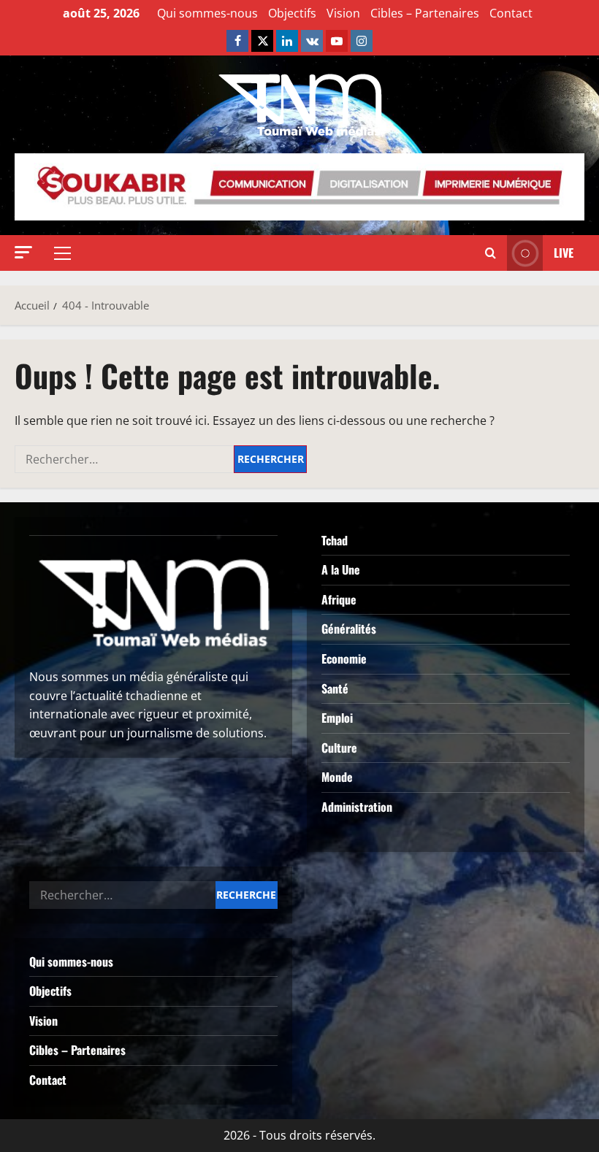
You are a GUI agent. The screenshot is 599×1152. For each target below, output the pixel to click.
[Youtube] (337, 41)
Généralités (348, 628)
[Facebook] (237, 41)
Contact (511, 13)
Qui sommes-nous (207, 13)
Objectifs (292, 13)
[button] (23, 252)
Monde (337, 777)
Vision (343, 13)
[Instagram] (362, 41)
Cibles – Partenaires (424, 13)
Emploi (337, 717)
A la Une (340, 569)
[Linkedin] (287, 41)
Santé (334, 688)
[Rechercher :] (124, 459)
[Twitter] (262, 41)
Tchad (334, 540)
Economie (344, 658)
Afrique (338, 599)
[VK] (312, 41)
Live (563, 252)
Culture (339, 747)
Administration (356, 806)
